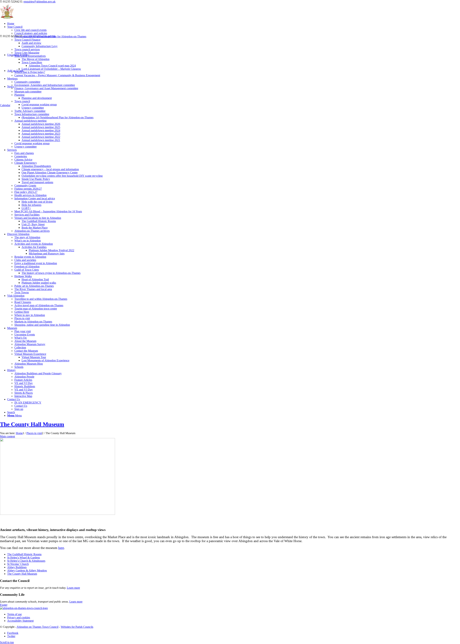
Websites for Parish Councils (77, 626)
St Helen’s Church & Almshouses (26, 560)
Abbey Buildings (17, 567)
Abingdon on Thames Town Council (37, 626)
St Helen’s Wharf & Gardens (23, 557)
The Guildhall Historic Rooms (24, 554)
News (10, 86)
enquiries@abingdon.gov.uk (40, 1)
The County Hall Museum (32, 424)
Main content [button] (7, 436)
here (61, 548)
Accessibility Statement (20, 620)
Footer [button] (3, 604)
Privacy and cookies (18, 617)
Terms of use (14, 614)
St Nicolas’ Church (18, 564)
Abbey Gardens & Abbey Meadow (27, 570)
